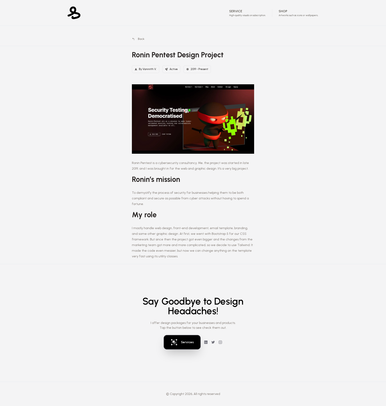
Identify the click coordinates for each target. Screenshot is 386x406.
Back (141, 39)
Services (187, 342)
